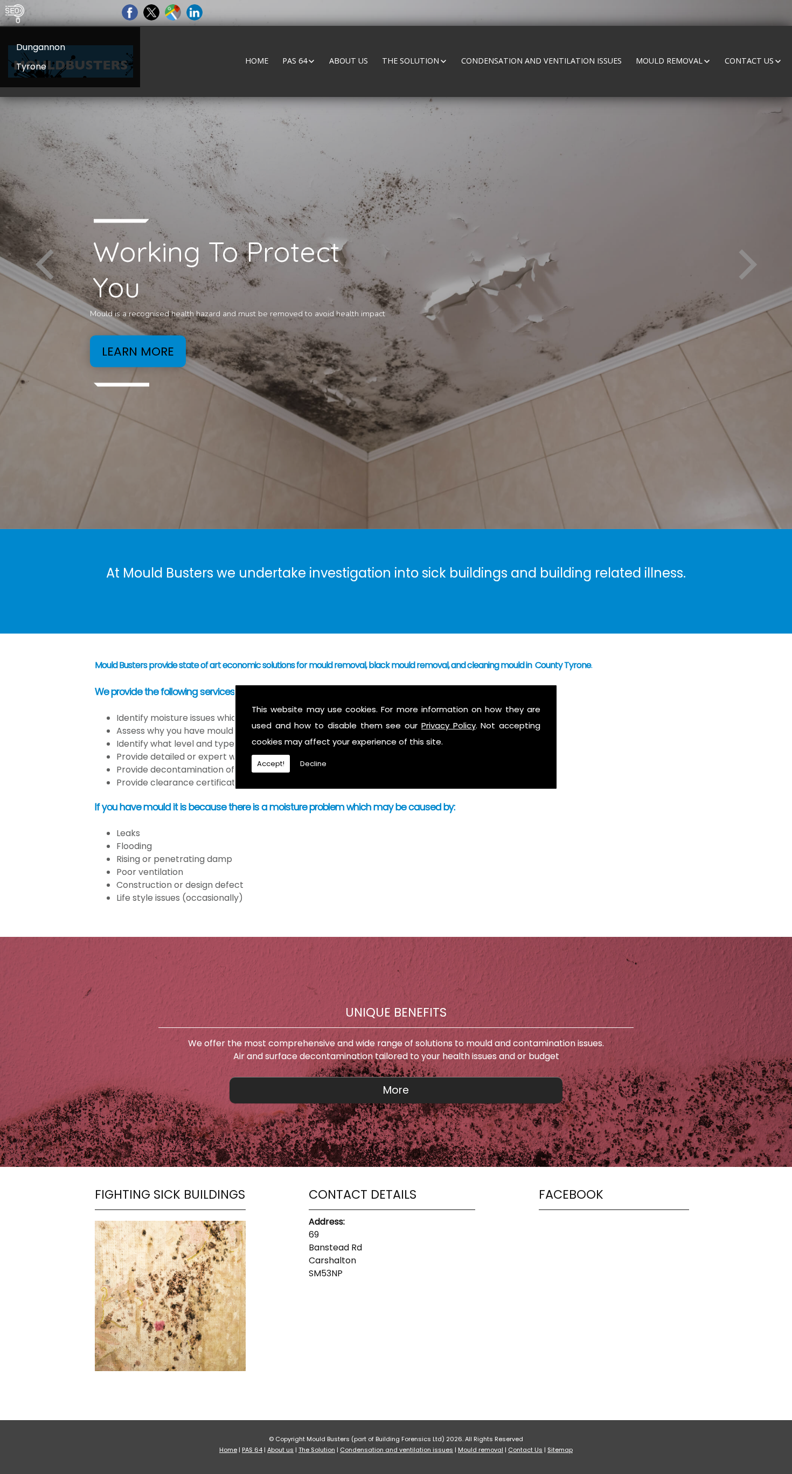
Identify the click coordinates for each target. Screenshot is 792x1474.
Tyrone (31, 66)
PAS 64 (294, 60)
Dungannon (40, 47)
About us (348, 60)
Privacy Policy (448, 725)
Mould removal (669, 60)
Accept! (270, 764)
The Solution (410, 60)
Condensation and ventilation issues (541, 60)
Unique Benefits (396, 1012)
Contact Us (749, 60)
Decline (313, 764)
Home (256, 60)
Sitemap (560, 1449)
